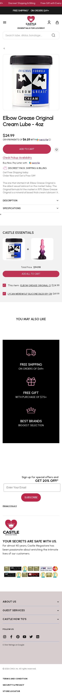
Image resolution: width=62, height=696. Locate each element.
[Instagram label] (5, 637)
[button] (31, 139)
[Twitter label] (31, 637)
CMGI (12, 669)
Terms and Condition (15, 679)
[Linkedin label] (38, 637)
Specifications (12, 208)
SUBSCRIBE (31, 497)
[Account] (49, 22)
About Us (9, 601)
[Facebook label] (11, 637)
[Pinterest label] (18, 637)
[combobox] (31, 35)
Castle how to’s (14, 619)
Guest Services (14, 610)
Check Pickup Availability (17, 157)
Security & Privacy (13, 685)
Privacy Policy (10, 506)
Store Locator (11, 691)
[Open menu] (8, 22)
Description (10, 200)
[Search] (53, 35)
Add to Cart (26, 149)
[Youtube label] (24, 637)
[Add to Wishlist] (56, 149)
